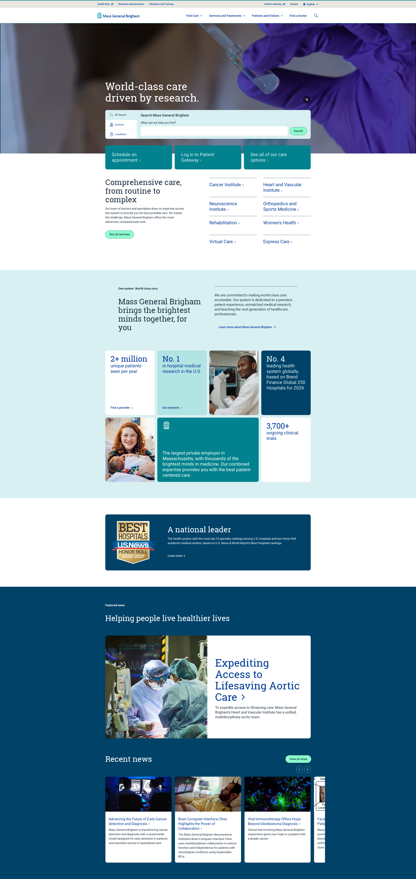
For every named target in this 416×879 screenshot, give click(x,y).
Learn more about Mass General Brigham (245, 327)
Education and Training (161, 4)
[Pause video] (307, 100)
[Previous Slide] (299, 769)
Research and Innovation (131, 4)
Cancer (225, 184)
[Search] (315, 15)
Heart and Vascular (282, 187)
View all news (298, 759)
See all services (119, 234)
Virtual (221, 241)
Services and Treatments (225, 15)
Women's (279, 222)
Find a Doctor (298, 15)
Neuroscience (223, 206)
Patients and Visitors (265, 15)
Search (298, 131)
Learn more (175, 555)
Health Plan (104, 4)
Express (276, 241)
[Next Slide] (307, 769)
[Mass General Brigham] (119, 15)
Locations (120, 134)
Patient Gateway (273, 4)
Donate (294, 4)
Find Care (192, 15)
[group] (138, 820)
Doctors (119, 124)
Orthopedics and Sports (280, 206)
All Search (120, 114)
